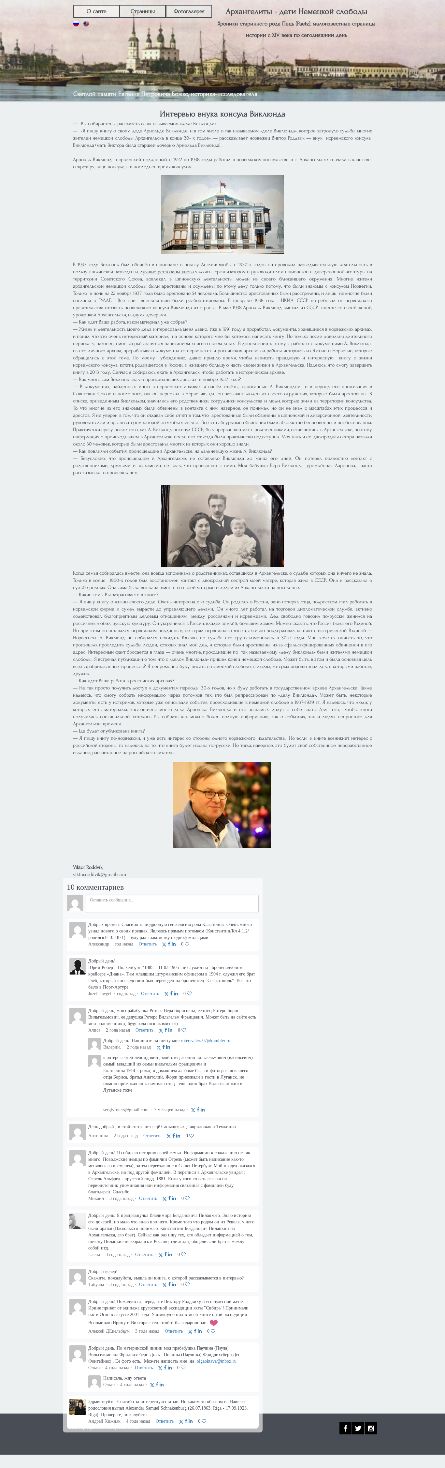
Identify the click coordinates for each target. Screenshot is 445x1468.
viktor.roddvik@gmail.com (99, 874)
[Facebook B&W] (345, 1428)
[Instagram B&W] (371, 1428)
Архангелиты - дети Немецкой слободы (296, 11)
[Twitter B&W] (358, 1428)
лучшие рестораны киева (167, 272)
